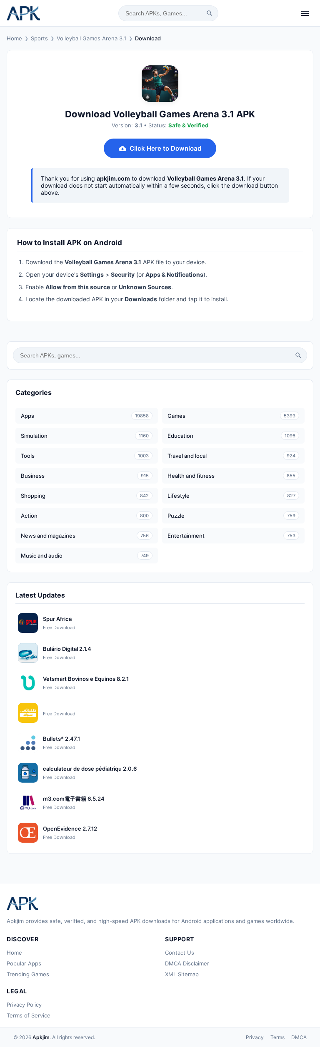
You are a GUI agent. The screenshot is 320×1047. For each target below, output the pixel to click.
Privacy (255, 1037)
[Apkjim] (23, 13)
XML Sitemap (182, 974)
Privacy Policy (24, 1004)
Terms (277, 1037)
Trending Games (28, 974)
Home (14, 38)
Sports (39, 38)
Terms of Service (28, 1015)
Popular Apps (24, 963)
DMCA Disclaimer (187, 963)
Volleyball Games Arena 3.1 (91, 38)
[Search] (209, 13)
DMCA (299, 1037)
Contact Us (179, 952)
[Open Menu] (305, 13)
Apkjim (41, 1037)
